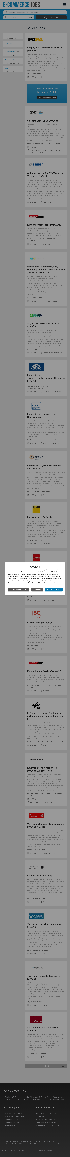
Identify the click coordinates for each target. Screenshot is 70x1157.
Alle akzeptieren (53, 589)
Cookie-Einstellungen (18, 589)
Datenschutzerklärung (51, 583)
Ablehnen (37, 589)
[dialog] (35, 578)
